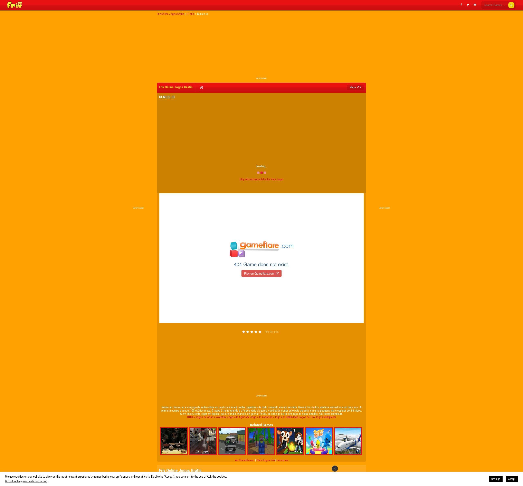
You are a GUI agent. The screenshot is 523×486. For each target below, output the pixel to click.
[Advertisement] (261, 47)
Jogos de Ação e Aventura (211, 417)
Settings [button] (495, 478)
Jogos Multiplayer (325, 417)
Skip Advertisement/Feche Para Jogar (261, 179)
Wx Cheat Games (245, 460)
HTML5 (191, 417)
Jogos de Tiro (307, 417)
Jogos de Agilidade (238, 417)
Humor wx (282, 460)
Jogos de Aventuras (262, 417)
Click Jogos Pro (265, 460)
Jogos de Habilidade (286, 417)
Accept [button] (511, 478)
